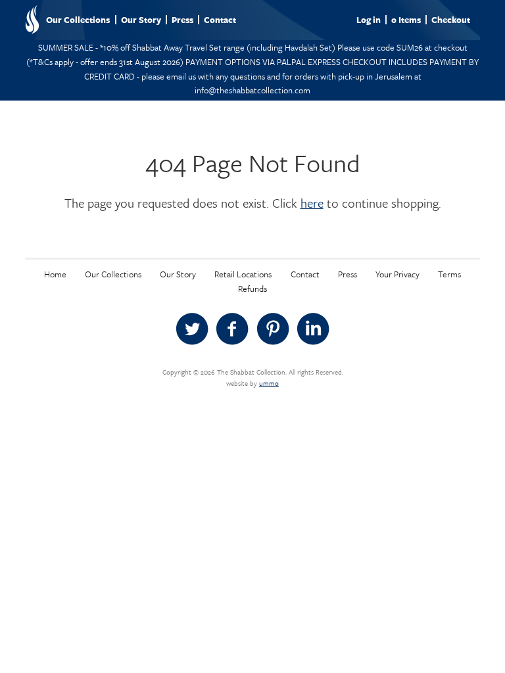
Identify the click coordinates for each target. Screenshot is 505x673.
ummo (269, 383)
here (312, 203)
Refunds (252, 288)
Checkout (450, 19)
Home (55, 274)
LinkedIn (313, 329)
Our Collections (78, 19)
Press (182, 19)
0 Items (406, 19)
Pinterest (272, 329)
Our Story (141, 19)
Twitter (192, 329)
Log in (368, 19)
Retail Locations (243, 274)
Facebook (232, 329)
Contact (220, 19)
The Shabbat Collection (32, 19)
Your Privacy (397, 274)
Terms (449, 274)
